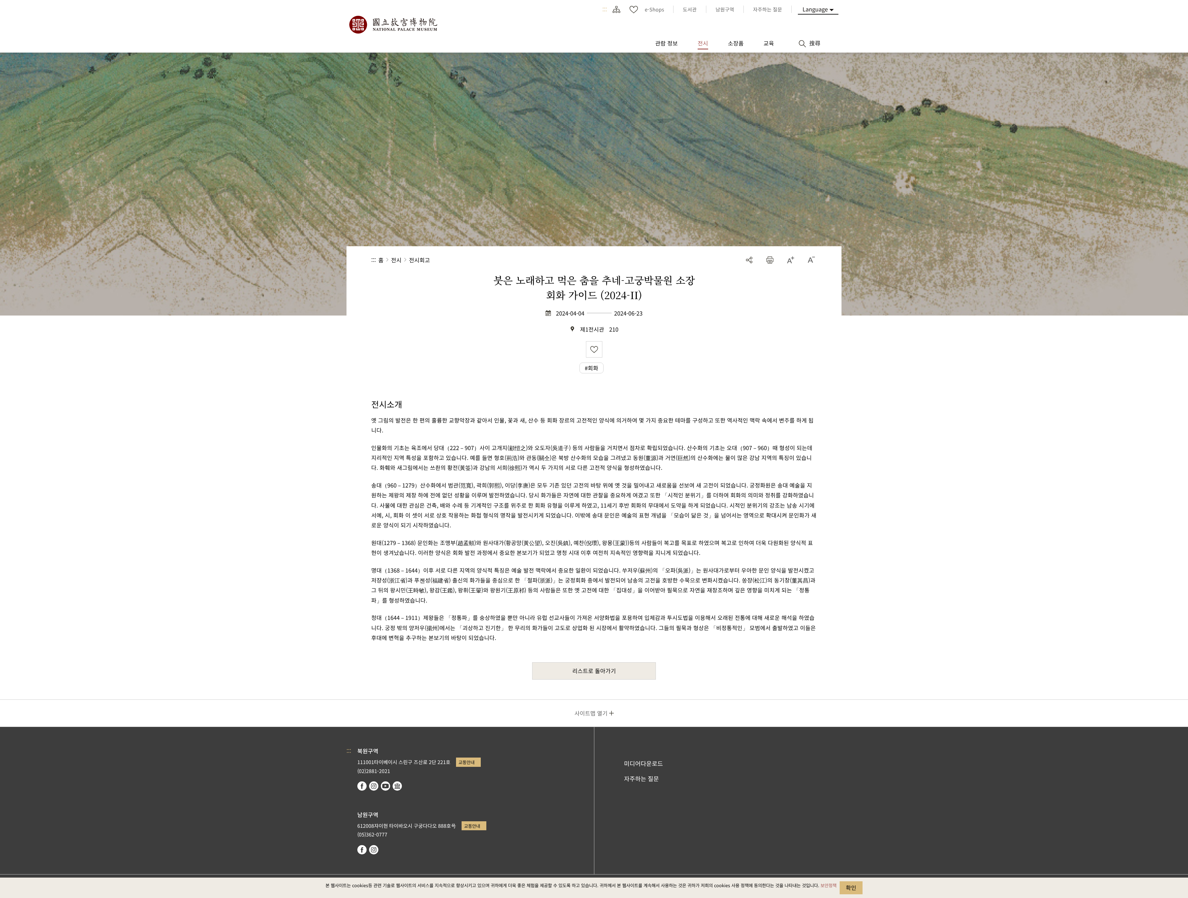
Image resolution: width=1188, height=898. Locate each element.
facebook (362, 786)
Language (815, 9)
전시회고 (419, 260)
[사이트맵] (616, 9)
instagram (373, 786)
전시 (396, 260)
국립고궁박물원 (392, 24)
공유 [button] (749, 260)
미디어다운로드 (643, 763)
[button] (769, 260)
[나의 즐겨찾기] (633, 9)
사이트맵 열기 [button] (591, 713)
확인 (851, 887)
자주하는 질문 (641, 778)
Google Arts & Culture (397, 786)
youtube (385, 786)
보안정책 (828, 885)
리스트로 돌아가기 (594, 671)
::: (604, 9)
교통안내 (466, 762)
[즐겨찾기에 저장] (594, 349)
